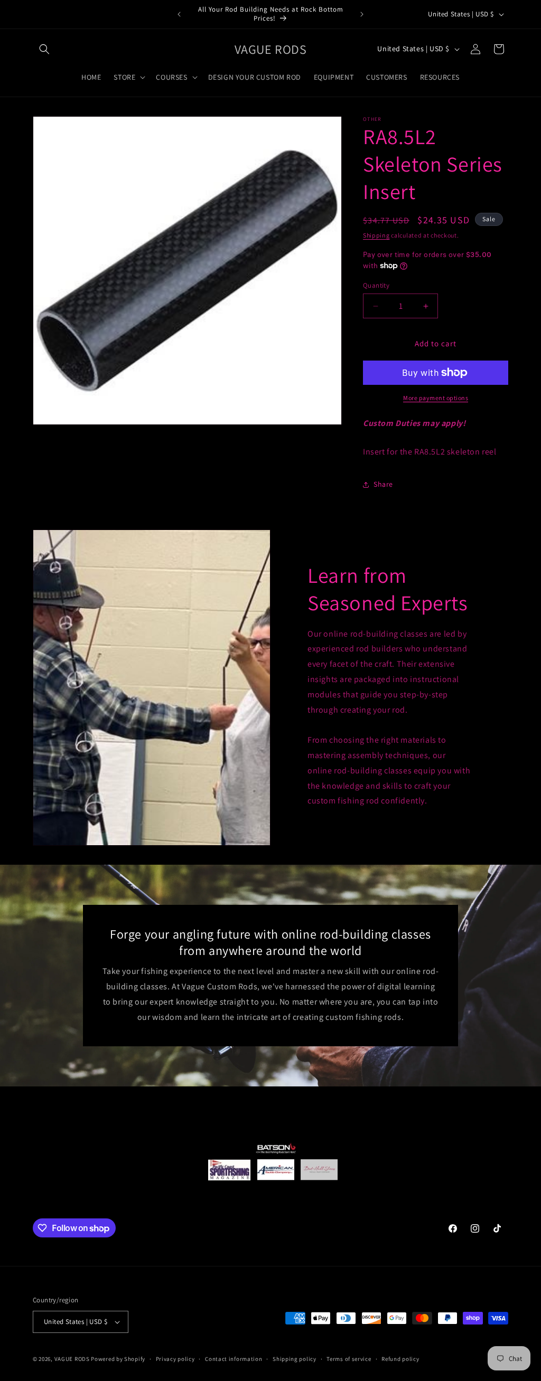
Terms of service (349, 1359)
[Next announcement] (362, 14)
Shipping (376, 235)
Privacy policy (175, 1359)
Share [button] (383, 484)
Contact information (233, 1359)
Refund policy (400, 1359)
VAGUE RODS (72, 1359)
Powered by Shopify (118, 1359)
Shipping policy (294, 1359)
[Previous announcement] (179, 14)
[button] (44, 49)
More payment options (435, 398)
